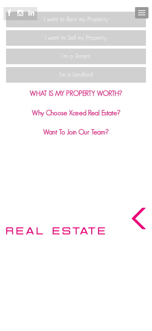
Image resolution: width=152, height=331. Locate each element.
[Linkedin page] (31, 13)
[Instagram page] (21, 13)
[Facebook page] (10, 13)
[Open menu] (141, 12)
